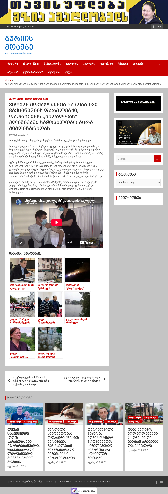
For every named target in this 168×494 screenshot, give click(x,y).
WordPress (104, 481)
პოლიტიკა (72, 63)
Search (157, 159)
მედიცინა (54, 72)
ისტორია (12, 72)
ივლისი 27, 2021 (18, 134)
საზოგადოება (52, 63)
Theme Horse (64, 481)
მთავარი (12, 63)
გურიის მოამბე (33, 481)
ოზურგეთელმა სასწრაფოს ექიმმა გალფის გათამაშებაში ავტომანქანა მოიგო (31, 381)
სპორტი (123, 63)
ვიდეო (68, 72)
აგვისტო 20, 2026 (97, 462)
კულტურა (89, 63)
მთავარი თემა (40, 98)
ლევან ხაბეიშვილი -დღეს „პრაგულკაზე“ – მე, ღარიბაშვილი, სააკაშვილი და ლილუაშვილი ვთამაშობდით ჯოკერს (23, 446)
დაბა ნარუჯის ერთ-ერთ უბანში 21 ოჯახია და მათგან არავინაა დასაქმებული (143, 438)
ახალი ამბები (31, 63)
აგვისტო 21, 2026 (16, 466)
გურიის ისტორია (33, 72)
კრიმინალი (107, 63)
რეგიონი (138, 63)
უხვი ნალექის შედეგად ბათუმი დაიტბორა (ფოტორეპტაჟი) (82, 379)
